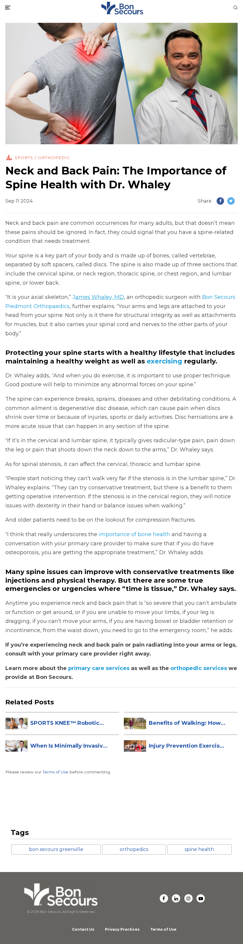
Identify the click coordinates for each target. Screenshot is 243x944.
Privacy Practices (122, 929)
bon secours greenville (56, 849)
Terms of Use (55, 772)
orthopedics (134, 849)
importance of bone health (134, 534)
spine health (199, 849)
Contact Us (83, 929)
